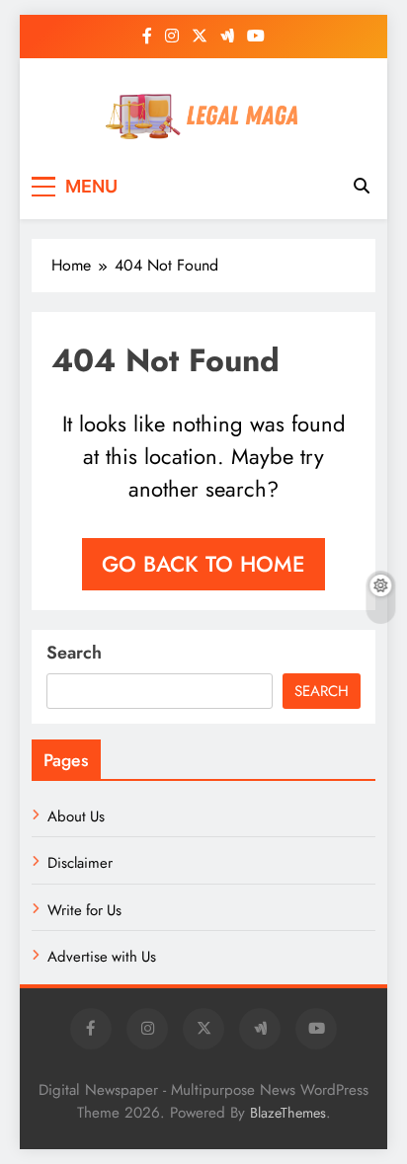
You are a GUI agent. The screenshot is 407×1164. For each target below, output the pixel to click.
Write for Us (84, 910)
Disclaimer (80, 863)
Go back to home (203, 564)
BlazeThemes (288, 1113)
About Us (76, 816)
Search (74, 652)
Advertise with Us (101, 957)
